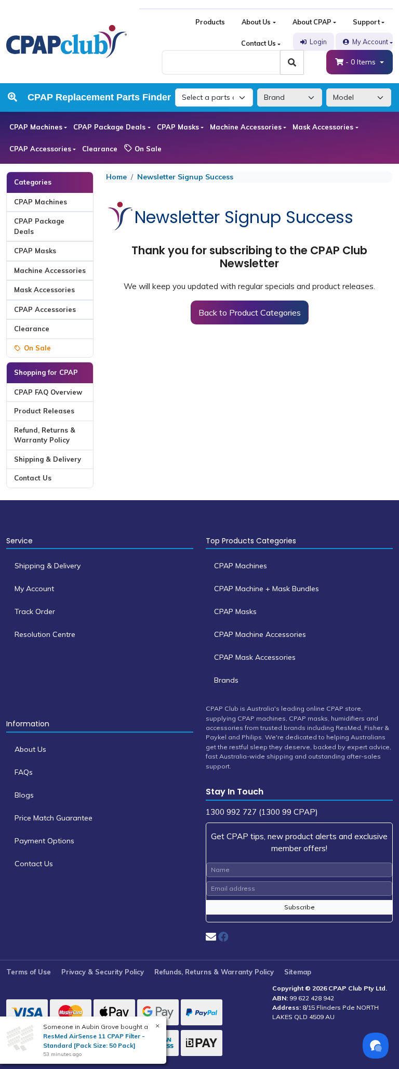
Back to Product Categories (249, 312)
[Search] (292, 62)
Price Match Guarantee (53, 818)
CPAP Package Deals (109, 127)
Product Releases (44, 411)
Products (210, 22)
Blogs (24, 795)
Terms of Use (28, 972)
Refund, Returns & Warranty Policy (44, 435)
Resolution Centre (45, 634)
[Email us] (211, 936)
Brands (226, 680)
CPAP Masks (178, 127)
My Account (370, 41)
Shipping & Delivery (47, 459)
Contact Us (258, 43)
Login (318, 41)
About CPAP (311, 22)
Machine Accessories (246, 127)
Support (366, 22)
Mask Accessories (322, 127)
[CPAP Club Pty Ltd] (66, 41)
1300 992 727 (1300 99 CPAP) (262, 812)
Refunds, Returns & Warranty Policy (214, 972)
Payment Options (44, 840)
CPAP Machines (35, 127)
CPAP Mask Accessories (255, 657)
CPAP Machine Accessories (260, 634)
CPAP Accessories (40, 149)
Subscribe (299, 907)
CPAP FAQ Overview (48, 392)
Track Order (35, 611)
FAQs (24, 772)
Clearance (99, 149)
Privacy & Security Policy (102, 972)
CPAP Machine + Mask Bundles (266, 588)
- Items (361, 62)
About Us (256, 22)
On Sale (147, 149)
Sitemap (297, 972)
